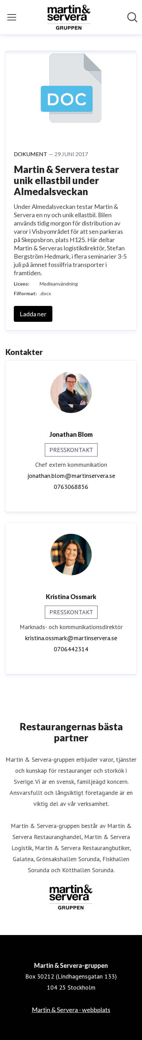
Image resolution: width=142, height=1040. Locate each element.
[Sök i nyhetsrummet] (132, 17)
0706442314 (71, 649)
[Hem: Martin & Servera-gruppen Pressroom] (69, 17)
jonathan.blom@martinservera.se (71, 476)
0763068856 (71, 487)
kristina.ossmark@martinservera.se (71, 638)
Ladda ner (33, 314)
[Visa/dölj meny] (11, 17)
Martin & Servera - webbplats (71, 1009)
